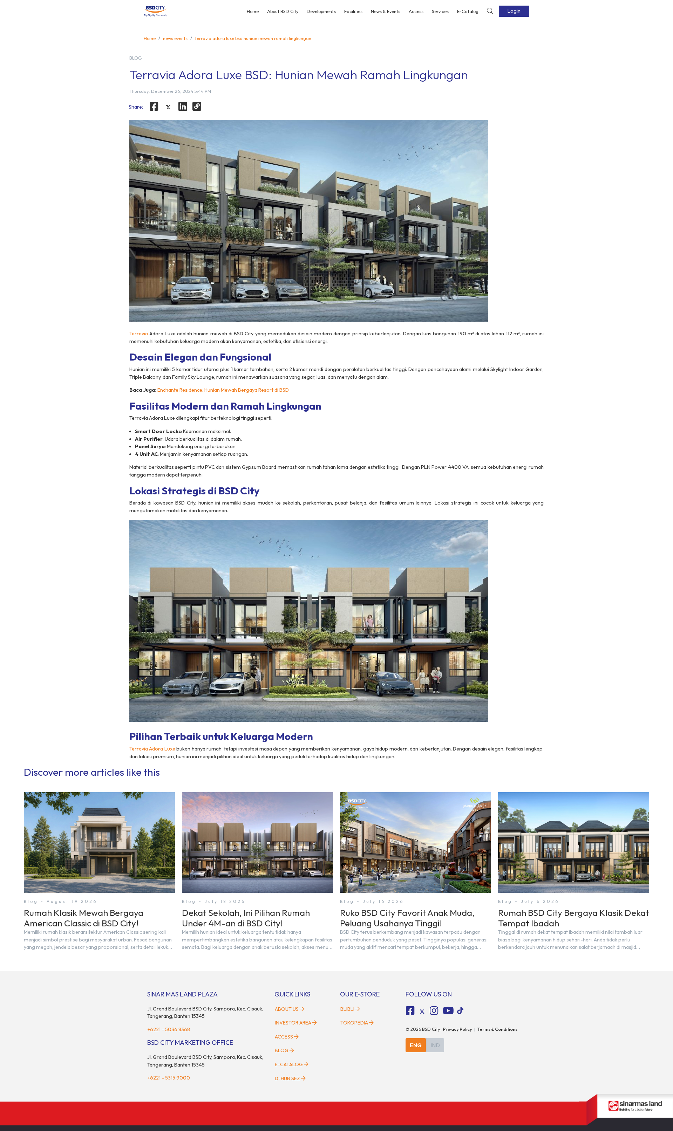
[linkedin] (182, 106)
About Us (287, 1009)
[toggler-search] (490, 11)
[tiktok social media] (422, 1011)
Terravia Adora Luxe (152, 749)
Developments (321, 11)
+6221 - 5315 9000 (168, 1078)
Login (514, 11)
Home (253, 11)
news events (175, 38)
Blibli (347, 1009)
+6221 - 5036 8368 (168, 1029)
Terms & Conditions (497, 1029)
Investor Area (293, 1023)
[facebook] (154, 106)
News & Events (385, 11)
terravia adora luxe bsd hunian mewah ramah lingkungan (253, 38)
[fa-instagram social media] (434, 1010)
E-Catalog (467, 11)
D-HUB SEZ (288, 1078)
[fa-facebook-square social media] (410, 1010)
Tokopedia (354, 1023)
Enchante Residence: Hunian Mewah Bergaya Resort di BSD (223, 390)
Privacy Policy (457, 1029)
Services (440, 11)
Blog (281, 1050)
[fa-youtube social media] (448, 1010)
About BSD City (282, 11)
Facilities (353, 11)
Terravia (138, 333)
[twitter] (168, 107)
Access (416, 11)
